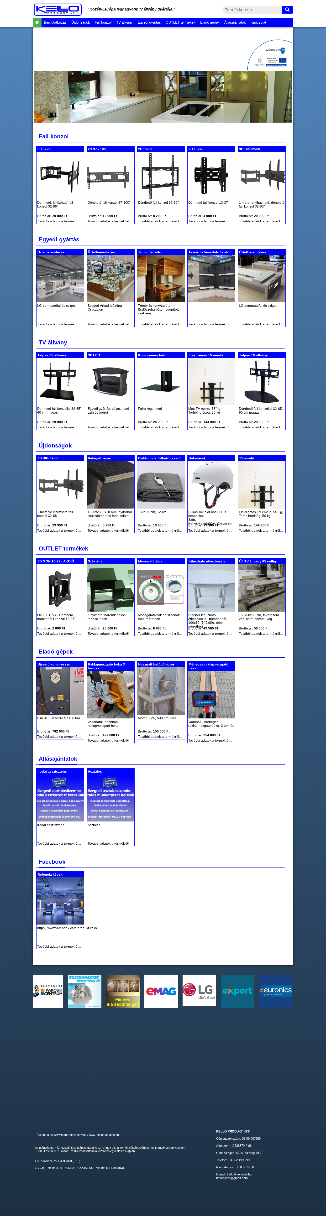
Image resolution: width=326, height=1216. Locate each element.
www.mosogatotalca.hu (104, 1135)
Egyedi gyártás (149, 22)
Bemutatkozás (55, 22)
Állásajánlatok (235, 22)
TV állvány (124, 22)
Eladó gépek (210, 22)
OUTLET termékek (180, 22)
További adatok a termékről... (59, 221)
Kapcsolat (258, 22)
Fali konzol (103, 22)
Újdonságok (80, 22)
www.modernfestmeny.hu (70, 1135)
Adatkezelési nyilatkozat (56, 1161)
